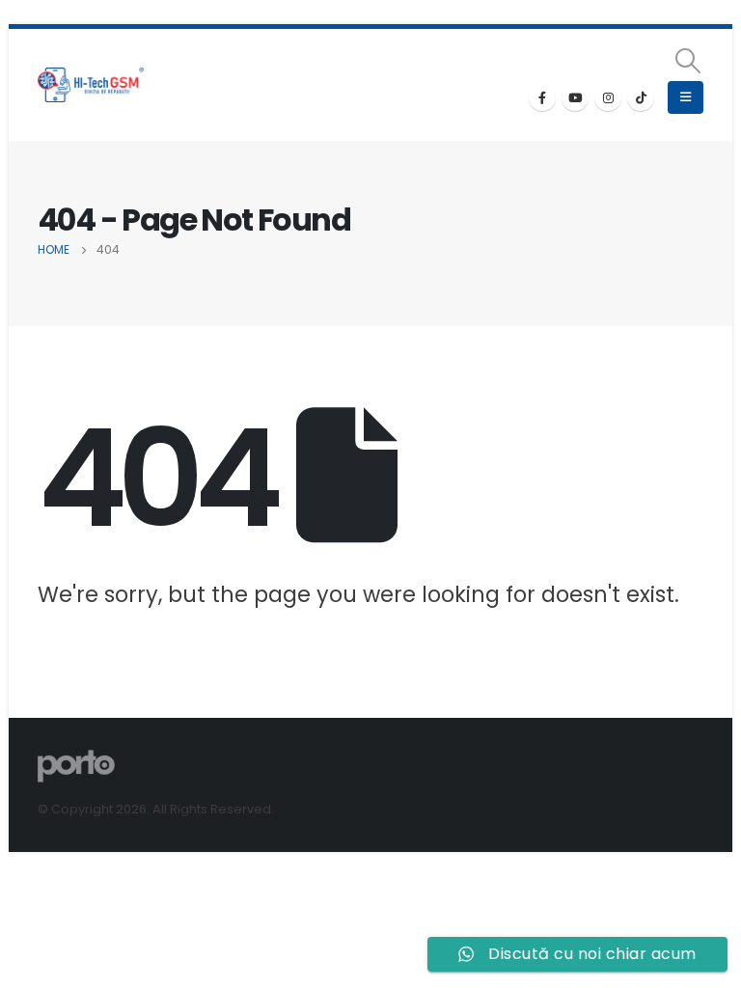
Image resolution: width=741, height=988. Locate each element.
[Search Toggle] (688, 60)
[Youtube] (575, 97)
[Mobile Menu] (685, 97)
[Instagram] (607, 97)
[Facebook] (542, 97)
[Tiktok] (640, 97)
